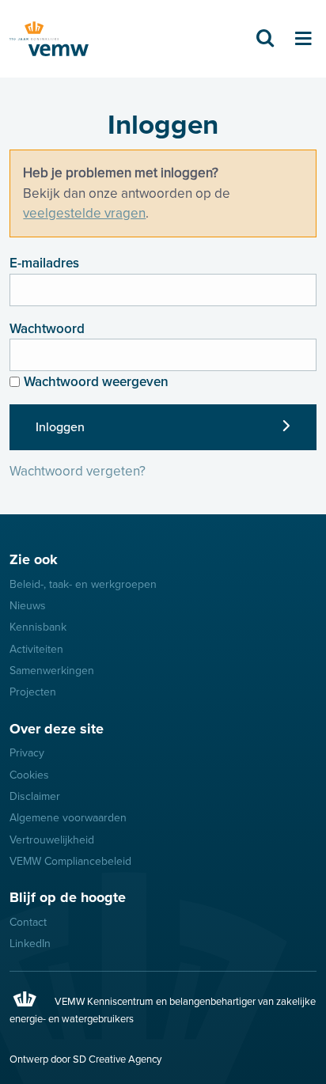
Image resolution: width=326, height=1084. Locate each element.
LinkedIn (30, 943)
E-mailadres (44, 263)
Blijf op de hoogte (67, 897)
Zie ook (33, 559)
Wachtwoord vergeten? (77, 471)
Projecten (32, 692)
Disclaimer (34, 796)
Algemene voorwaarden (68, 817)
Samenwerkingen (51, 670)
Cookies (29, 775)
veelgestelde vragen (84, 213)
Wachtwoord (47, 328)
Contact (28, 922)
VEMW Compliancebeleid (70, 861)
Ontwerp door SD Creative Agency (85, 1059)
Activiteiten (36, 649)
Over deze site (56, 728)
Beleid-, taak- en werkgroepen (83, 584)
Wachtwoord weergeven (96, 381)
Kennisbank (37, 627)
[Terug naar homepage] (49, 39)
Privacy (26, 753)
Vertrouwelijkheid (51, 840)
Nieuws (27, 605)
